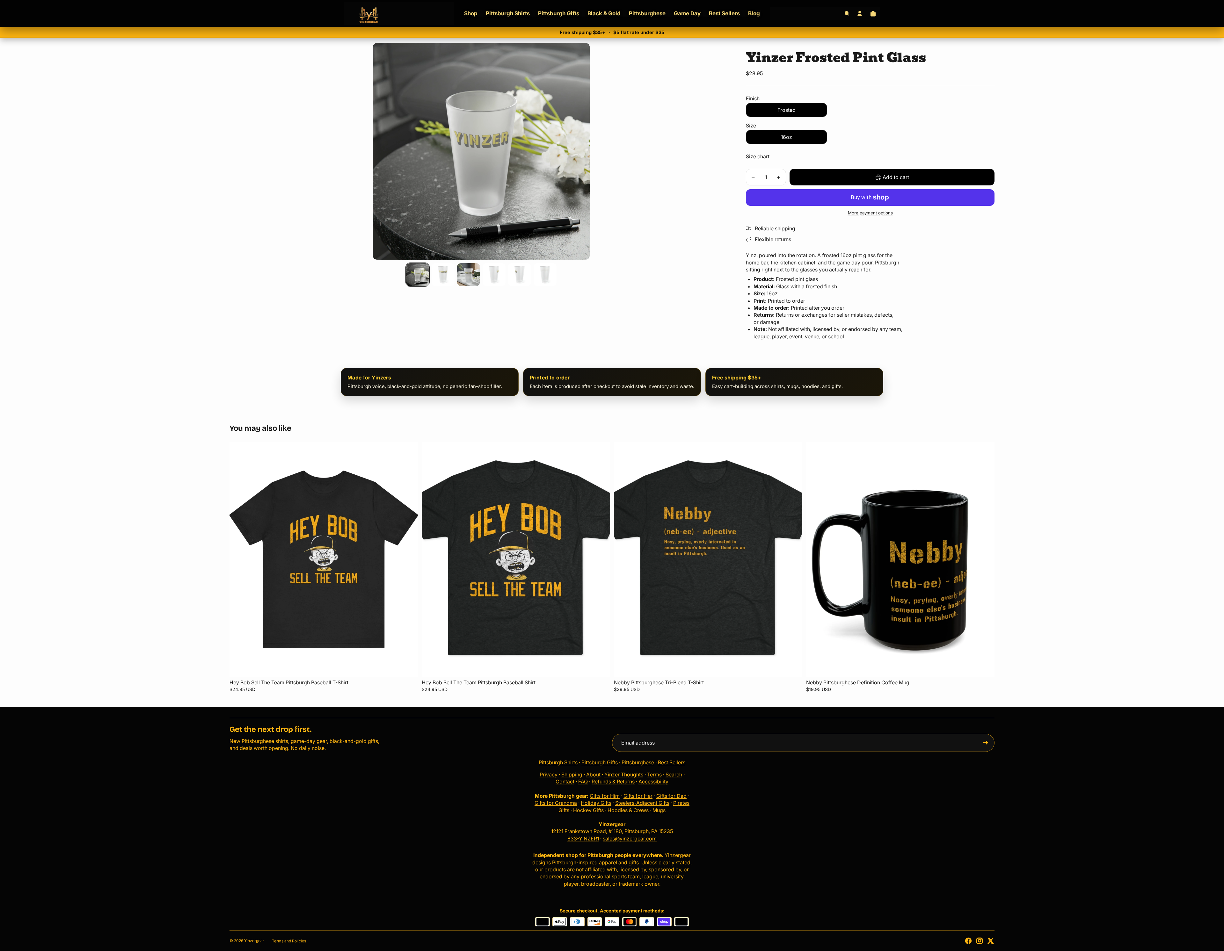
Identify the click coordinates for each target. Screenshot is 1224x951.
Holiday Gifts (596, 803)
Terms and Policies (289, 941)
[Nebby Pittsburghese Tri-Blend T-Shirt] (708, 559)
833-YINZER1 (583, 838)
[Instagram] (979, 941)
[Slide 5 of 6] (519, 274)
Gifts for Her (637, 796)
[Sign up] (986, 743)
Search (674, 774)
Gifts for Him (605, 796)
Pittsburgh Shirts (558, 762)
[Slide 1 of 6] (417, 274)
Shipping (571, 774)
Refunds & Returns (613, 781)
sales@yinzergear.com (630, 838)
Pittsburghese (638, 762)
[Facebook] (968, 941)
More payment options (870, 212)
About (593, 774)
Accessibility (653, 781)
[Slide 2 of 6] (443, 274)
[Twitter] (990, 941)
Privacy (548, 774)
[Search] (847, 13)
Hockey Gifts (588, 810)
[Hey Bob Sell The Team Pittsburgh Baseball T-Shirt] (323, 559)
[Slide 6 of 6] (545, 274)
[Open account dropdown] (859, 13)
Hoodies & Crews (628, 810)
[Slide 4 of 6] (494, 274)
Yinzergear (254, 940)
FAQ (583, 781)
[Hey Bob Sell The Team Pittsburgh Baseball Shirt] (516, 559)
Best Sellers (671, 762)
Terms (654, 774)
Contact (565, 781)
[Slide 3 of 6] (468, 274)
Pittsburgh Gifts (599, 762)
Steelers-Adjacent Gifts (642, 803)
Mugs (659, 810)
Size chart (757, 156)
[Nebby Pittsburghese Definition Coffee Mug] (900, 559)
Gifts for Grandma (556, 803)
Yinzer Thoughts (623, 774)
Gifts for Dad (671, 796)
